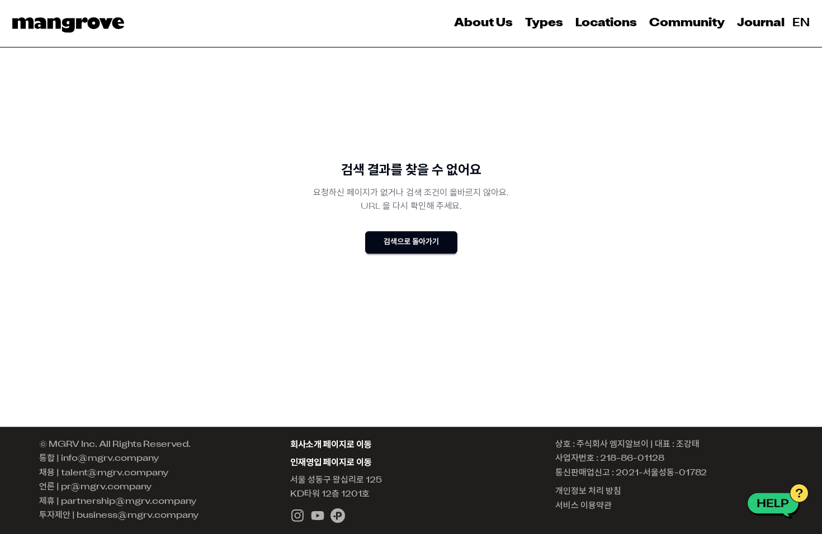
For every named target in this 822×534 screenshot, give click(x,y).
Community (687, 23)
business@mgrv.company (138, 515)
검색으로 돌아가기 (411, 242)
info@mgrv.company (110, 459)
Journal (761, 23)
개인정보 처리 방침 (588, 491)
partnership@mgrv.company (128, 502)
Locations (606, 23)
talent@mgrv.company (114, 473)
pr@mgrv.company (106, 487)
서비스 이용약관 (583, 506)
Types (544, 23)
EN (801, 23)
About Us (483, 23)
